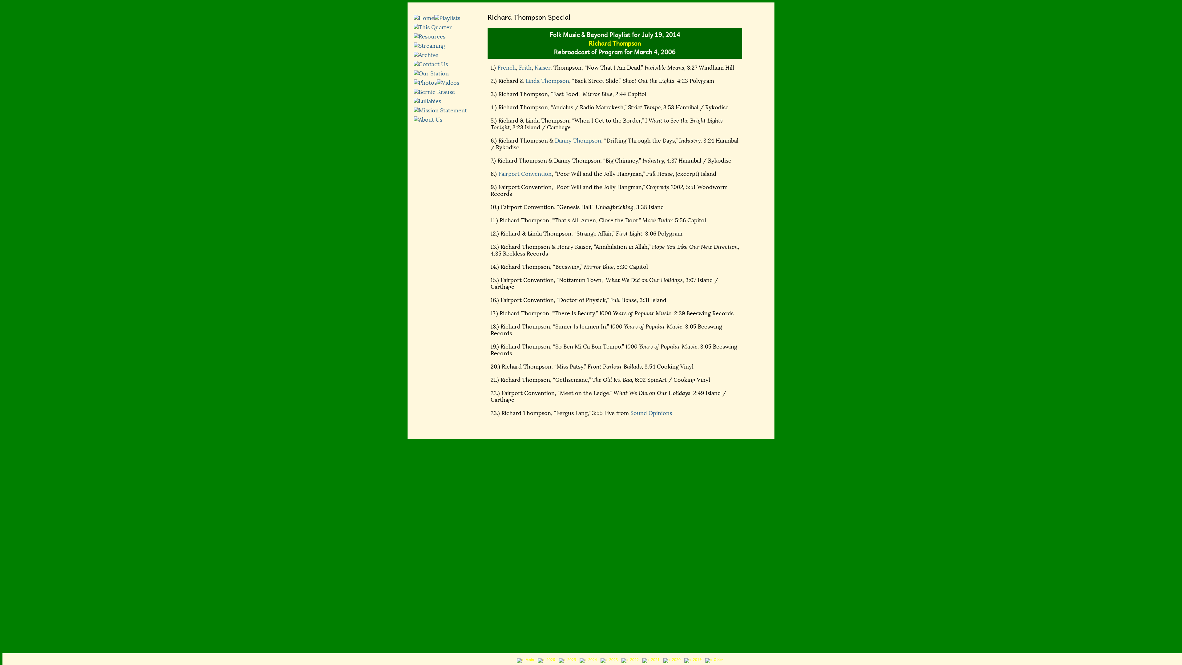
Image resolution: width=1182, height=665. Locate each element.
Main (529, 660)
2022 (633, 660)
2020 (675, 660)
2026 (550, 660)
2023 (612, 660)
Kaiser (542, 67)
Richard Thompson (615, 43)
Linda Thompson (547, 81)
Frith (525, 67)
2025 (570, 660)
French (506, 67)
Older (717, 660)
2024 (591, 660)
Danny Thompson (578, 140)
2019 (696, 660)
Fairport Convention (525, 174)
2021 (654, 660)
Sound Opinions (651, 413)
